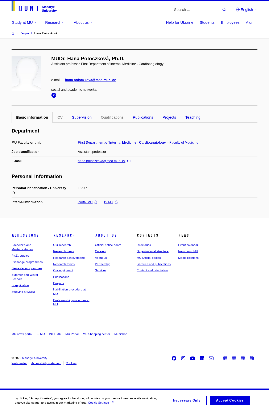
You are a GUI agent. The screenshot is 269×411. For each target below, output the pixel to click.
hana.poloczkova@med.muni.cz (90, 80)
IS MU (108, 202)
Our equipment (63, 270)
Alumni (251, 22)
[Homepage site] (34, 6)
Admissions (25, 235)
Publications (143, 117)
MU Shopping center (96, 334)
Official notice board (108, 245)
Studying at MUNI (23, 291)
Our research (62, 245)
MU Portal (72, 334)
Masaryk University (34, 358)
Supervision (82, 117)
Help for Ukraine (179, 22)
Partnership (102, 264)
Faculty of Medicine (183, 142)
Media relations (188, 257)
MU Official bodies (149, 257)
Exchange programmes (27, 262)
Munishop (120, 334)
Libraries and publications (154, 264)
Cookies (71, 363)
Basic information (32, 117)
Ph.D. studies (20, 255)
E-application (20, 285)
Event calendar (188, 245)
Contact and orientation (152, 270)
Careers (100, 251)
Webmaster (19, 363)
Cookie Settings (98, 402)
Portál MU (85, 202)
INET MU (55, 334)
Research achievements (69, 257)
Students (207, 22)
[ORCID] (54, 96)
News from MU (188, 251)
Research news (63, 251)
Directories (144, 245)
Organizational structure (153, 251)
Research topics (64, 264)
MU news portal (22, 334)
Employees (230, 22)
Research (64, 235)
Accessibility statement (46, 363)
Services (100, 270)
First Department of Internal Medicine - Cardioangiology (122, 142)
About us (106, 235)
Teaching (192, 117)
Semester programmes (27, 268)
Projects (169, 117)
